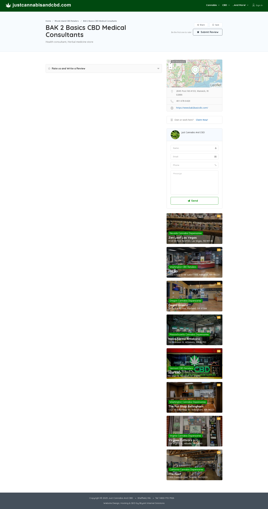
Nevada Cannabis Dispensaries (186, 233)
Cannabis (211, 5)
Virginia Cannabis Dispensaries (185, 435)
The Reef (174, 474)
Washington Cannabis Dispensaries (188, 402)
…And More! (239, 5)
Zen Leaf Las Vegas (182, 237)
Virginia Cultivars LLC (183, 440)
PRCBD (173, 271)
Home (48, 21)
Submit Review (209, 32)
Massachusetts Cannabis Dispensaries (189, 334)
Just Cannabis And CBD (193, 132)
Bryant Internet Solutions (152, 503)
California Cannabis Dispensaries (186, 469)
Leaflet (215, 85)
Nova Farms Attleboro (184, 339)
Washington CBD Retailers (183, 267)
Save (217, 25)
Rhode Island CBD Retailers (67, 21)
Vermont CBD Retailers (181, 368)
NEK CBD (174, 372)
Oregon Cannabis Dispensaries (185, 300)
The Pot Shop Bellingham (185, 406)
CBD (224, 5)
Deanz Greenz (178, 305)
